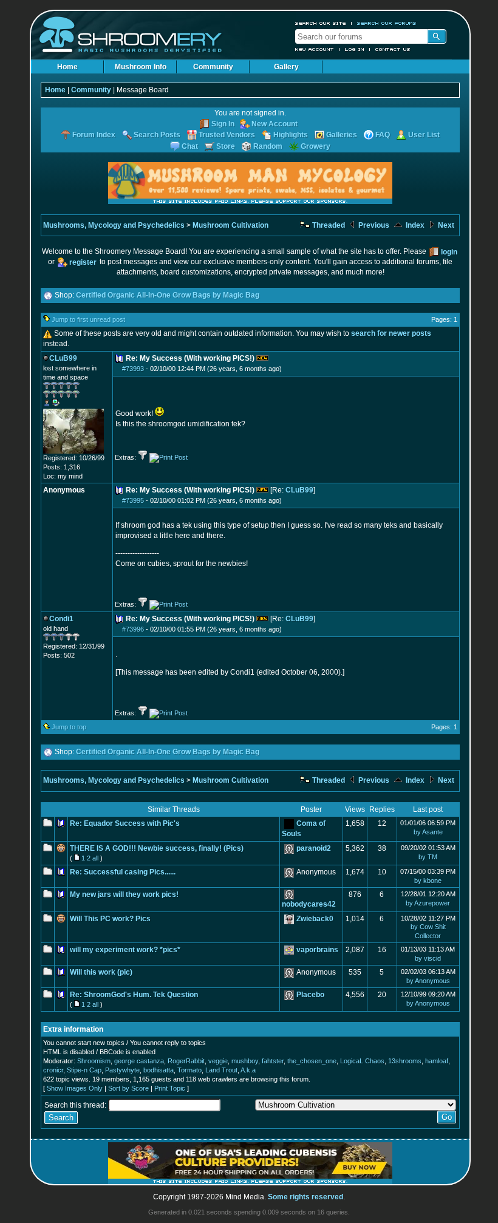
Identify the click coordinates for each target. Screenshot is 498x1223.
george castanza (139, 1061)
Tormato (189, 1070)
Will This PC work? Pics (110, 919)
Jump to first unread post (88, 319)
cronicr (53, 1070)
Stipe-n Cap (84, 1070)
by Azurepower (428, 903)
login (449, 252)
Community (213, 67)
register (83, 262)
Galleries (341, 135)
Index (414, 225)
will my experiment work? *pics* (125, 949)
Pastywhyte (122, 1070)
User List (424, 135)
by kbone (428, 880)
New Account (314, 49)
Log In (354, 49)
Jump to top (69, 727)
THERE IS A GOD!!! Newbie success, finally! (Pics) (157, 848)
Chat (190, 146)
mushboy (244, 1061)
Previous (372, 225)
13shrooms (404, 1061)
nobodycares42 (309, 904)
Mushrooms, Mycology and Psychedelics (114, 225)
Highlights (290, 135)
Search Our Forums (387, 23)
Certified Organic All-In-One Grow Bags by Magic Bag (167, 295)
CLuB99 (299, 490)
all (95, 858)
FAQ (382, 135)
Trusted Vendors (227, 135)
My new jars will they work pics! (124, 894)
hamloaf (436, 1061)
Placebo (310, 994)
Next (445, 225)
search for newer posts (391, 333)
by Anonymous (428, 980)
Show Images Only (75, 1088)
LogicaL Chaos (362, 1061)
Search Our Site (320, 23)
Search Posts (157, 135)
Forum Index (93, 135)
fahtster (273, 1061)
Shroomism (94, 1061)
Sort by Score (128, 1088)
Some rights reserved (305, 1197)
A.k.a (248, 1070)
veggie (218, 1061)
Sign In (222, 124)
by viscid (428, 958)
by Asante (428, 832)
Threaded (327, 225)
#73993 (133, 368)
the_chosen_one (311, 1061)
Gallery (286, 67)
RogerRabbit (186, 1061)
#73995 (133, 500)
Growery (315, 146)
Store (225, 146)
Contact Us (393, 49)
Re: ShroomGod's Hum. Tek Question (134, 994)
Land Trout (221, 1070)
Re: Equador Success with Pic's (125, 823)
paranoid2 (313, 848)
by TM (427, 856)
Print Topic (169, 1088)
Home (67, 67)
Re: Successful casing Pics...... (123, 872)
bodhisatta (158, 1070)
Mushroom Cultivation (230, 225)
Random (267, 146)
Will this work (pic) (101, 972)
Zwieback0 (314, 919)
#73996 (133, 629)
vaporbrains (317, 949)
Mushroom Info (140, 67)
